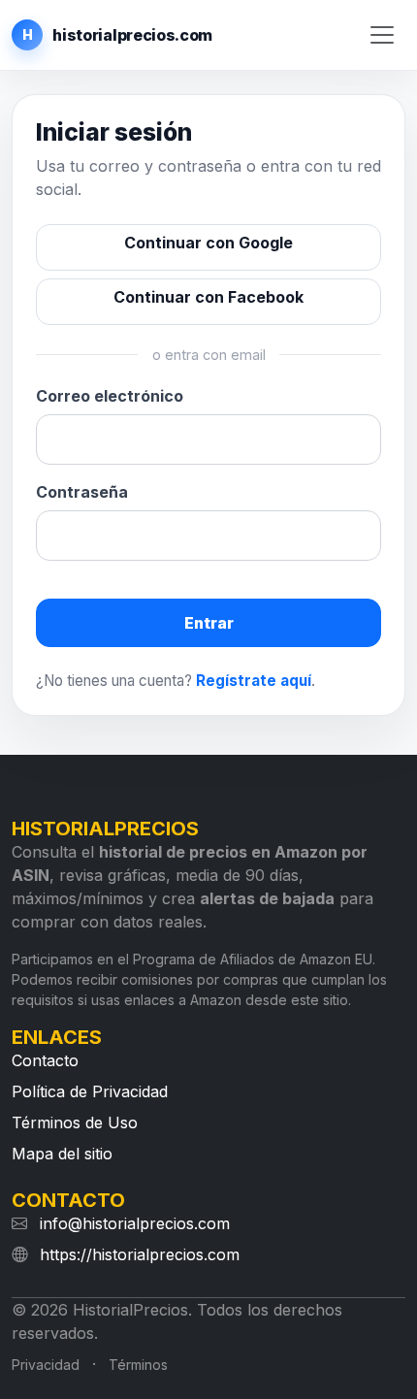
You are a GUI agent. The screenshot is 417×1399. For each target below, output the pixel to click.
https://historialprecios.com (140, 1254)
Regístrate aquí (253, 680)
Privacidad (46, 1364)
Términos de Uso (75, 1122)
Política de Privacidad (90, 1091)
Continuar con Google (208, 242)
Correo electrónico (109, 396)
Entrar (209, 623)
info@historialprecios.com (135, 1223)
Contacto (45, 1060)
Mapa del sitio (62, 1153)
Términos (138, 1364)
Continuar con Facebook (208, 297)
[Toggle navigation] (382, 35)
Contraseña (82, 492)
